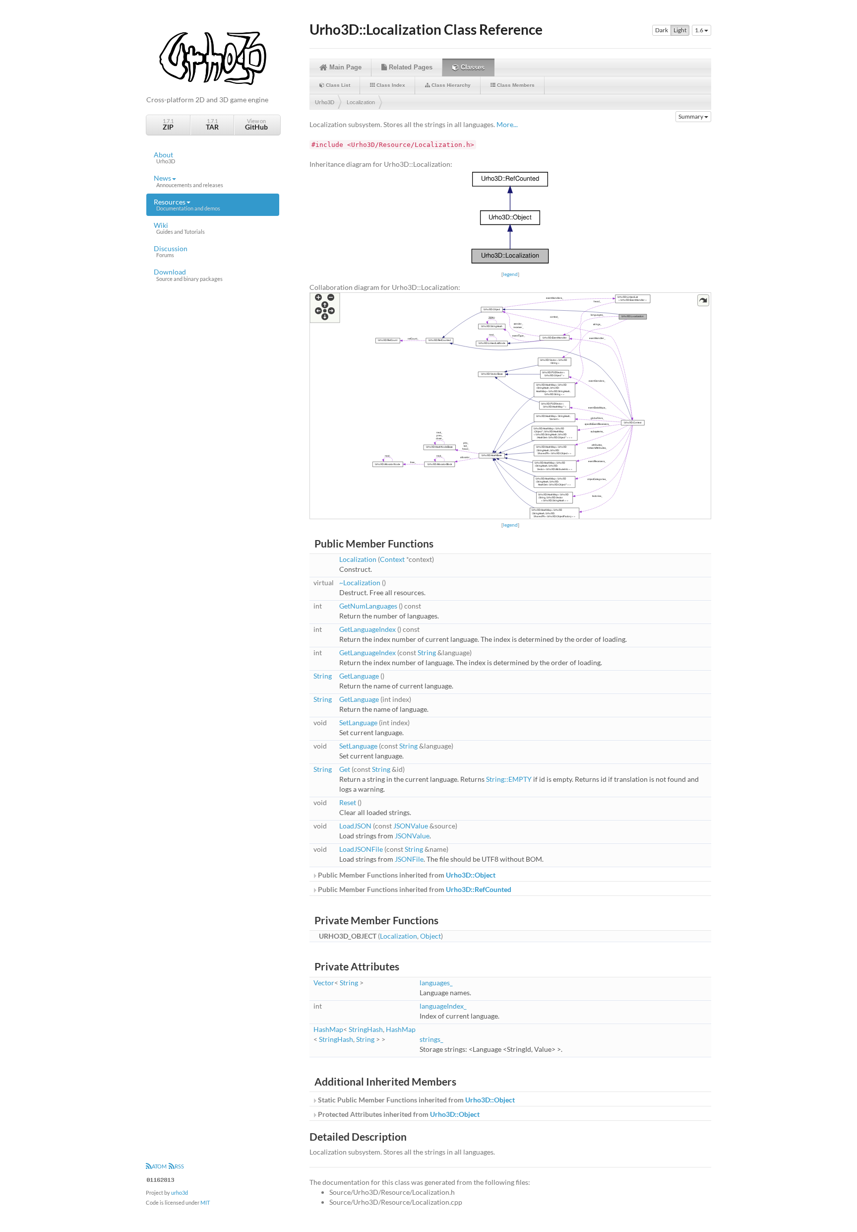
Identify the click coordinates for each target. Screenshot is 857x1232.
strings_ (431, 1039)
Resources (187, 204)
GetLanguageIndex (367, 629)
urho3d (179, 1192)
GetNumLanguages (368, 606)
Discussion (170, 251)
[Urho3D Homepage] (213, 57)
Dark (661, 30)
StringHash (366, 1029)
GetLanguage (359, 676)
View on (256, 124)
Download (188, 274)
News (188, 181)
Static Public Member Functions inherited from (415, 1099)
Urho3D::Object (470, 875)
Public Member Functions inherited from (405, 875)
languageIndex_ (443, 1006)
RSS (179, 1166)
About (164, 157)
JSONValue (410, 825)
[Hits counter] (161, 1178)
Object (430, 936)
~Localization (359, 582)
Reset (347, 802)
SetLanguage (358, 722)
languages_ (436, 982)
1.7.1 (168, 124)
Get (344, 769)
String (427, 652)
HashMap (328, 1029)
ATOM (159, 1166)
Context (392, 559)
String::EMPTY (509, 779)
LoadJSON (355, 825)
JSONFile (409, 859)
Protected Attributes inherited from (398, 1114)
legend (510, 274)
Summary (691, 116)
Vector (323, 982)
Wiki (179, 228)
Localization (361, 102)
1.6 (699, 30)
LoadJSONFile (361, 849)
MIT (205, 1202)
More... (507, 124)
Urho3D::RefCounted (478, 889)
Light (679, 30)
